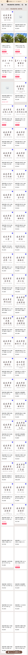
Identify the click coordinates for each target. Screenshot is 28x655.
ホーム (2, 9)
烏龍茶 (7, 9)
